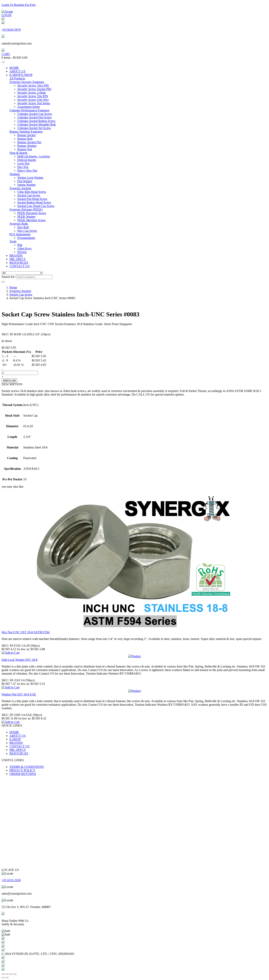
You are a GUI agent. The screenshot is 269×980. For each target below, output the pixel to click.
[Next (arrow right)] (7, 977)
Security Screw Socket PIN (34, 89)
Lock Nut (23, 163)
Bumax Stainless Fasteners (26, 131)
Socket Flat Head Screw (32, 199)
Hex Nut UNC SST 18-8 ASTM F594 (26, 632)
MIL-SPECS (17, 259)
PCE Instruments (20, 234)
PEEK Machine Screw (31, 220)
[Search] (3, 281)
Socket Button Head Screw (34, 202)
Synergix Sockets (20, 188)
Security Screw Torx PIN (33, 85)
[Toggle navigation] (3, 62)
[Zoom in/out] (3, 974)
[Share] (11, 974)
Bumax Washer (26, 145)
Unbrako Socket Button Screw (36, 121)
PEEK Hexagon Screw (31, 213)
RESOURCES (18, 262)
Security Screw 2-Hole (31, 92)
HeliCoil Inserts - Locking (33, 156)
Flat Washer (24, 181)
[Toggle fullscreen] (7, 974)
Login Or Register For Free (19, 4)
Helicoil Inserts (26, 160)
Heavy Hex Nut (27, 170)
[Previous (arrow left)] (3, 977)
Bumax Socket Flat (29, 142)
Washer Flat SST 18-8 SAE (19, 694)
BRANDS (16, 255)
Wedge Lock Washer (30, 177)
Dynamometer (26, 237)
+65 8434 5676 (11, 29)
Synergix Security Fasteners (26, 82)
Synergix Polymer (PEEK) (26, 209)
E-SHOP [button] (26, 75)
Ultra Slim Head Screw (31, 191)
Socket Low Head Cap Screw (36, 206)
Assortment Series (28, 106)
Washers (14, 174)
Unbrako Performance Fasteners (29, 110)
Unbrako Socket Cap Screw (34, 114)
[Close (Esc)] (15, 974)
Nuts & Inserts (18, 152)
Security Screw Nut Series (33, 103)
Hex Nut (22, 167)
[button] (10, 652)
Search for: (8, 276)
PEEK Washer (26, 216)
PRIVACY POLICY (22, 770)
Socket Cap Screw (28, 195)
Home (13, 287)
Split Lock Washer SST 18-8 (19, 659)
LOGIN (7, 15)
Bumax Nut (24, 149)
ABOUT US (17, 71)
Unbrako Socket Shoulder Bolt (36, 124)
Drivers (22, 252)
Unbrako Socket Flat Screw (34, 117)
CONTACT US (19, 266)
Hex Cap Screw (27, 230)
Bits (19, 245)
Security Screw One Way (33, 99)
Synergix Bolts (18, 223)
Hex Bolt (23, 227)
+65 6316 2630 (11, 880)
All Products (17, 78)
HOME (14, 67)
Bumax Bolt (24, 138)
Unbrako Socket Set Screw (34, 128)
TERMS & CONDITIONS (26, 766)
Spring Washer (26, 184)
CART (6, 54)
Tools (12, 241)
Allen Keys (24, 248)
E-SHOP (15, 75)
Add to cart (9, 380)
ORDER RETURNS (22, 774)
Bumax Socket (26, 135)
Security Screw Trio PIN (32, 96)
